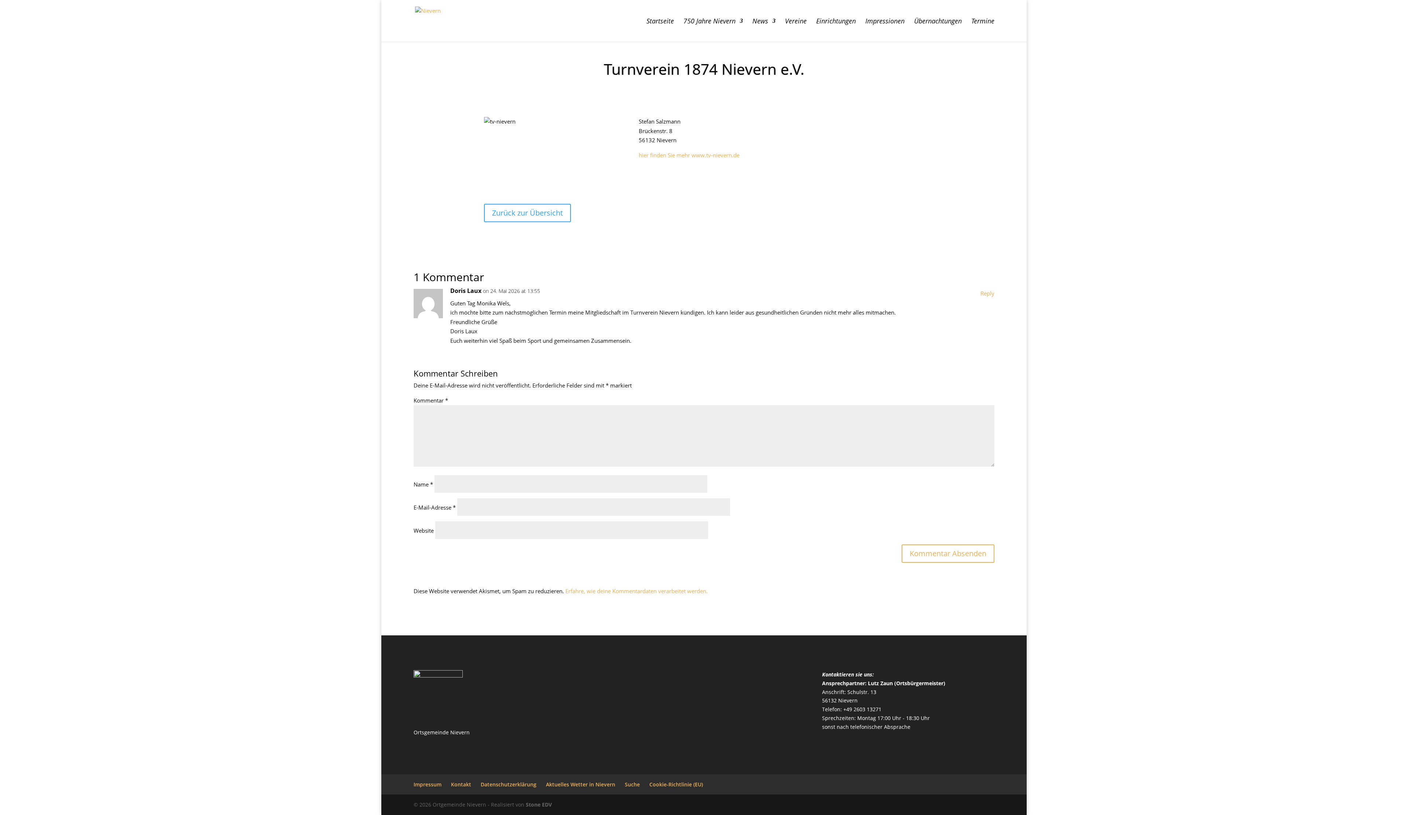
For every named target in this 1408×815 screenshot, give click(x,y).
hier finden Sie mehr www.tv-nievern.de (689, 155)
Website (424, 530)
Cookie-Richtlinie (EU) (676, 784)
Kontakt (461, 784)
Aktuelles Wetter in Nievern (580, 784)
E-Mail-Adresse (435, 507)
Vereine (796, 21)
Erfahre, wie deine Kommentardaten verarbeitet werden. (636, 591)
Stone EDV (539, 804)
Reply (987, 293)
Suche (632, 784)
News (760, 21)
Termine (982, 21)
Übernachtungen (938, 21)
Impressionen (885, 21)
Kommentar (431, 400)
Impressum (427, 784)
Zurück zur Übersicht (527, 213)
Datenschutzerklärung (508, 784)
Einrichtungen (836, 21)
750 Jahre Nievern (709, 21)
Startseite (660, 21)
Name (423, 484)
